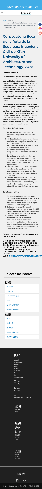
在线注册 (10, 291)
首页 (4, 21)
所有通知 (17, 409)
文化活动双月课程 (13, 305)
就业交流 (10, 323)
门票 (16, 439)
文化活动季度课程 (13, 309)
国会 (8, 300)
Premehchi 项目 (13, 296)
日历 (16, 411)
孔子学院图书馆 (12, 337)
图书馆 (17, 456)
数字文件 (10, 328)
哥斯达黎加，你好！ (14, 332)
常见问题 (10, 287)
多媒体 (9, 318)
